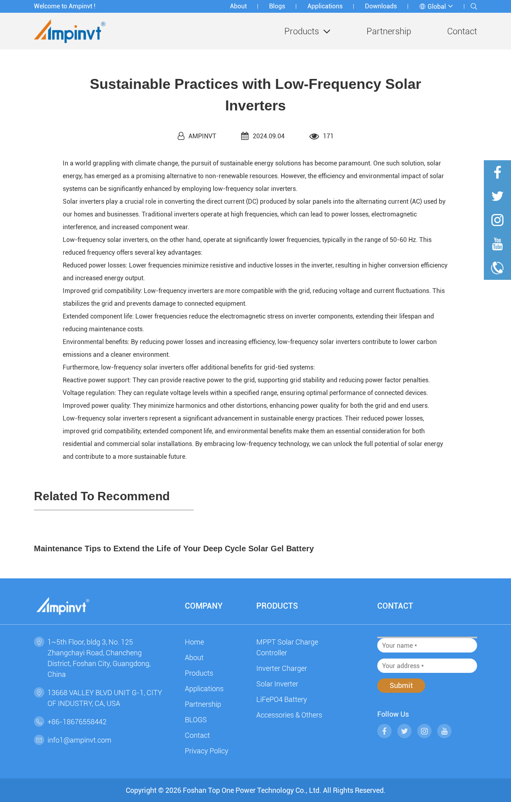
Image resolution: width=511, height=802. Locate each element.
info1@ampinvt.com (79, 740)
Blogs (277, 6)
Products (301, 31)
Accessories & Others (289, 715)
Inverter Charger (281, 668)
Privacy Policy (206, 751)
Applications (325, 6)
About (238, 6)
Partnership (388, 31)
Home (194, 642)
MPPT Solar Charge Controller (287, 647)
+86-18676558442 (77, 721)
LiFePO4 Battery (281, 699)
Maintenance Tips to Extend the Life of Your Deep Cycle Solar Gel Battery (174, 548)
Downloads (381, 6)
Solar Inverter (277, 684)
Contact (462, 31)
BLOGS (196, 720)
